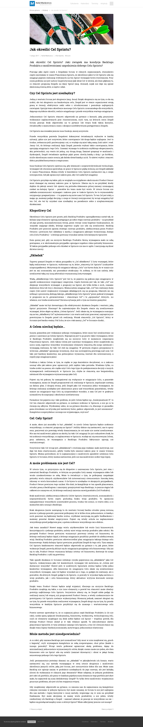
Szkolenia (74, 3)
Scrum (68, 56)
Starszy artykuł (107, 709)
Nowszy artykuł (36, 709)
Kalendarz (85, 3)
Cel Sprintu (60, 56)
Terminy (94, 3)
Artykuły (104, 3)
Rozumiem (31, 722)
